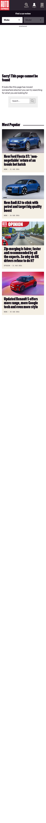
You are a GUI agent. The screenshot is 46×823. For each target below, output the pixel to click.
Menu (42, 7)
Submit (32, 100)
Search (26, 7)
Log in (34, 7)
